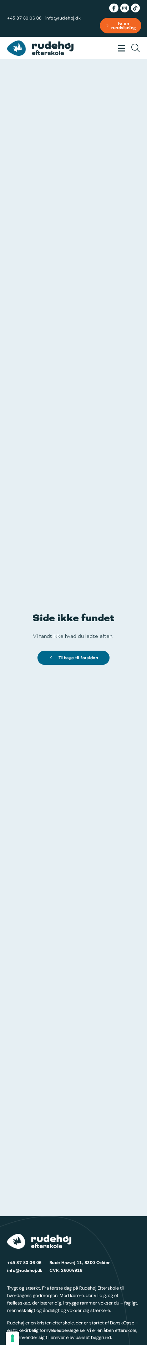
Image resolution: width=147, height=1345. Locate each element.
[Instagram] (124, 8)
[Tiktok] (135, 8)
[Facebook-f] (113, 8)
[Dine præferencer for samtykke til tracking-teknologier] (12, 1338)
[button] (121, 48)
